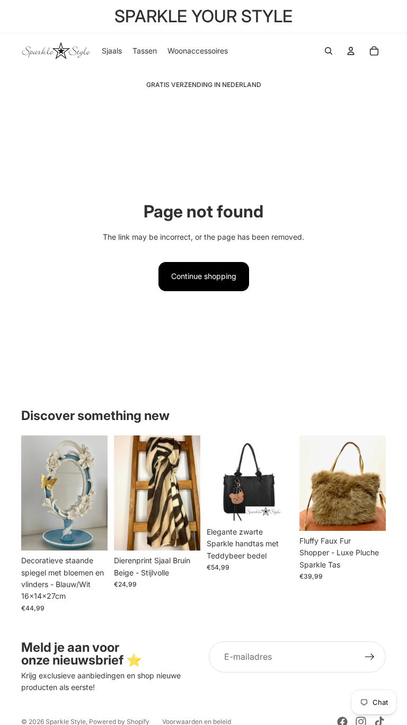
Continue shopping (203, 276)
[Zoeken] (328, 51)
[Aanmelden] (370, 657)
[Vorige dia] (33, 493)
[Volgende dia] (96, 493)
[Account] (350, 51)
